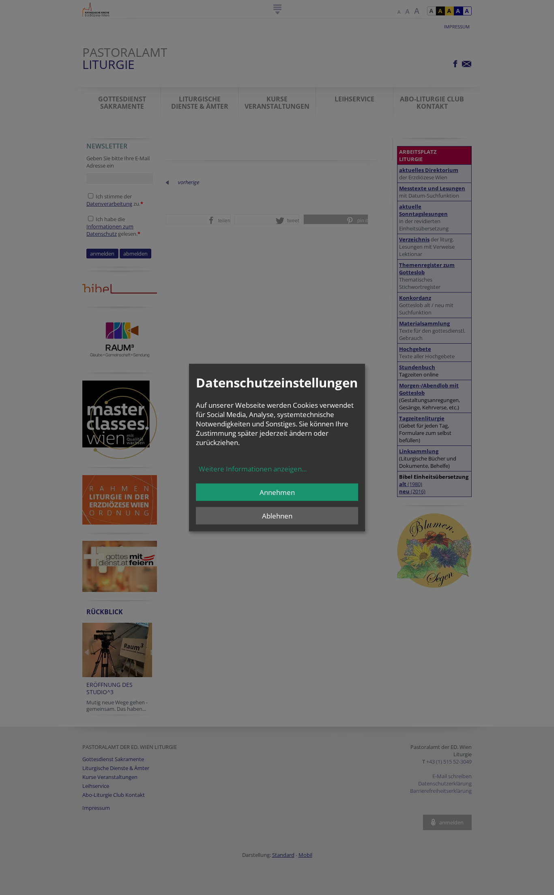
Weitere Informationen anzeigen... (253, 468)
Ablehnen (277, 515)
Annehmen (277, 492)
